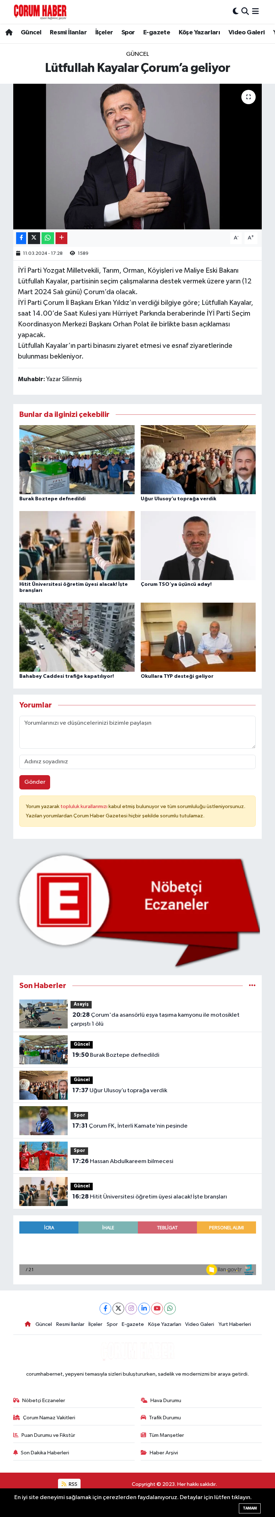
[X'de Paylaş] (34, 238)
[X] (118, 1308)
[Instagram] (131, 1308)
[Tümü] (252, 986)
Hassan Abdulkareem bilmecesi (122, 1161)
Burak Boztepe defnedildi (52, 498)
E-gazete (156, 32)
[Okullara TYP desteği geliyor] (198, 637)
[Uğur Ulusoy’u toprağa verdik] (198, 460)
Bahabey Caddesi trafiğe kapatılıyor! (66, 676)
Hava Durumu (165, 1400)
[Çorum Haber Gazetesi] (40, 11)
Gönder (34, 782)
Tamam (250, 1508)
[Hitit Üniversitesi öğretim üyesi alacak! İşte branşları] (77, 545)
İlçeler (104, 32)
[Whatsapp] (170, 1308)
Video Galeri (246, 32)
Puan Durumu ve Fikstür (48, 1435)
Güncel (31, 32)
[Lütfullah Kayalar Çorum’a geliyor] (137, 156)
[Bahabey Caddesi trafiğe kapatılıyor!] (77, 637)
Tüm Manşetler (166, 1435)
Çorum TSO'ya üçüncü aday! (176, 584)
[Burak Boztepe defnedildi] (77, 460)
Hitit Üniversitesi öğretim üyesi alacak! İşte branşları (149, 1196)
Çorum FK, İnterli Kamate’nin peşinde (130, 1126)
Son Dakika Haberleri (45, 1452)
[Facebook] (105, 1308)
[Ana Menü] (255, 12)
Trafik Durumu (165, 1417)
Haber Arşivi (164, 1452)
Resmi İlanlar (68, 32)
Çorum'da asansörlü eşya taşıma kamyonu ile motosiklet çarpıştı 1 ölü (155, 1019)
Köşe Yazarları (199, 32)
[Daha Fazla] (61, 238)
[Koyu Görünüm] (235, 12)
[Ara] (245, 12)
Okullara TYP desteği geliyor (177, 676)
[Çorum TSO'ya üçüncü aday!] (198, 545)
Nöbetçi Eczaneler (43, 1400)
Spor (128, 32)
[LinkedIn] (144, 1308)
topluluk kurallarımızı (84, 806)
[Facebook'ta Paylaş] (21, 238)
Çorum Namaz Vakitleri (49, 1417)
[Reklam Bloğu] (137, 910)
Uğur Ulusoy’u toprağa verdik (178, 498)
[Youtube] (157, 1308)
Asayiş (81, 1004)
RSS (72, 1484)
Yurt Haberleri (234, 1324)
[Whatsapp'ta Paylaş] (48, 238)
